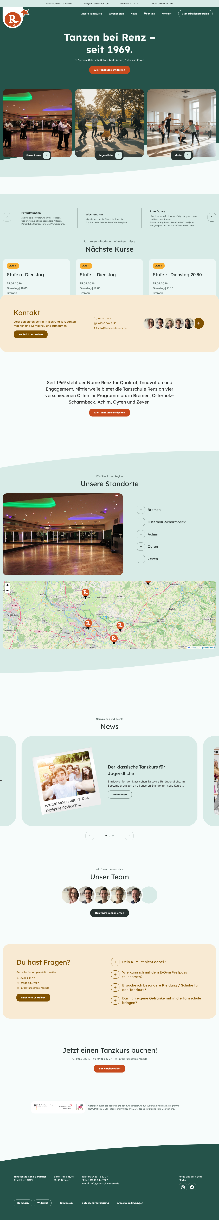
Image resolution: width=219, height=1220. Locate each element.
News (134, 13)
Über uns (149, 13)
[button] (7, 217)
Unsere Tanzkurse (91, 13)
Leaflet (193, 647)
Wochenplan (116, 13)
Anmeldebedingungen (130, 1203)
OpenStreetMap (208, 647)
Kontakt (166, 13)
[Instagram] (183, 1187)
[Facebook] (192, 1187)
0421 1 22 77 (28, 978)
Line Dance (157, 211)
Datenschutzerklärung (95, 1203)
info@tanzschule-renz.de (35, 987)
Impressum (66, 1203)
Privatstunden (31, 213)
